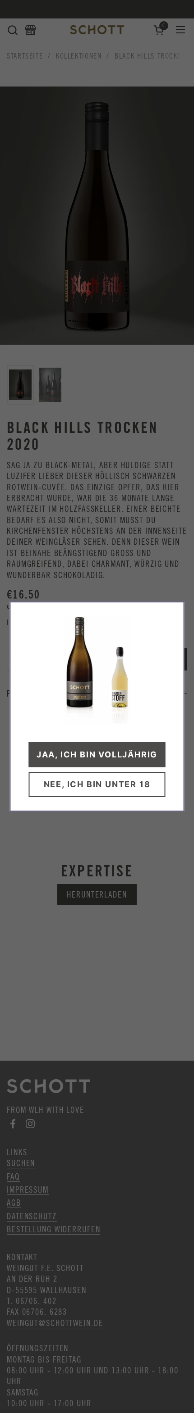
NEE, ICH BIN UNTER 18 (97, 784)
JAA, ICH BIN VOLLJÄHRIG (97, 754)
